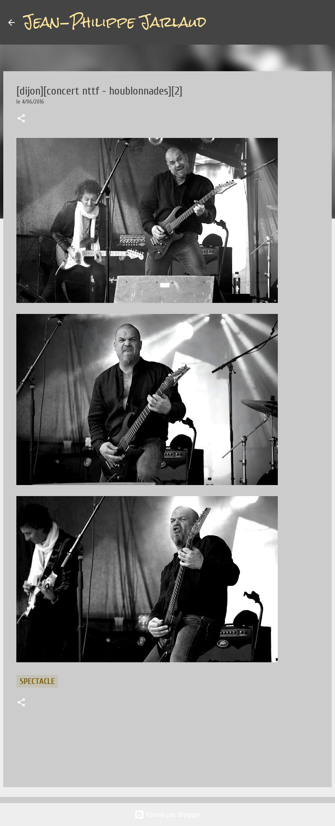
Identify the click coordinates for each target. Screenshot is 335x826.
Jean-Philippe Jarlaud (114, 22)
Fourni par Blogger (172, 814)
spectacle (37, 681)
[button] (21, 119)
